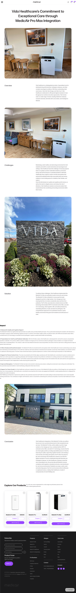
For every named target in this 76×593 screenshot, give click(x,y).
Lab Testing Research (61, 559)
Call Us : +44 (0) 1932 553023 (49, 568)
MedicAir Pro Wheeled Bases (35, 552)
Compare (14, 518)
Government (32, 571)
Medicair (18, 574)
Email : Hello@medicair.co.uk (49, 566)
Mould (45, 554)
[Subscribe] (24, 552)
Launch (7, 563)
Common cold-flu (47, 549)
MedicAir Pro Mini (33, 541)
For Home (59, 544)
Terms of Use (18, 572)
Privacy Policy (13, 572)
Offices (31, 566)
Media (59, 547)
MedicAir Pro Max (33, 547)
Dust (45, 557)
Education (32, 568)
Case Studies (60, 541)
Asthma (45, 544)
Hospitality (32, 578)
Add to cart (14, 522)
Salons (31, 573)
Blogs (59, 557)
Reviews (59, 549)
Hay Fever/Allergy (47, 541)
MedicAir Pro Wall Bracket (34, 549)
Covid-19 (45, 547)
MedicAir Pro (32, 544)
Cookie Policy (22, 572)
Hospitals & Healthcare (34, 563)
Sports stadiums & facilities (35, 576)
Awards (59, 552)
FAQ (58, 554)
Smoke (45, 552)
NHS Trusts (32, 561)
